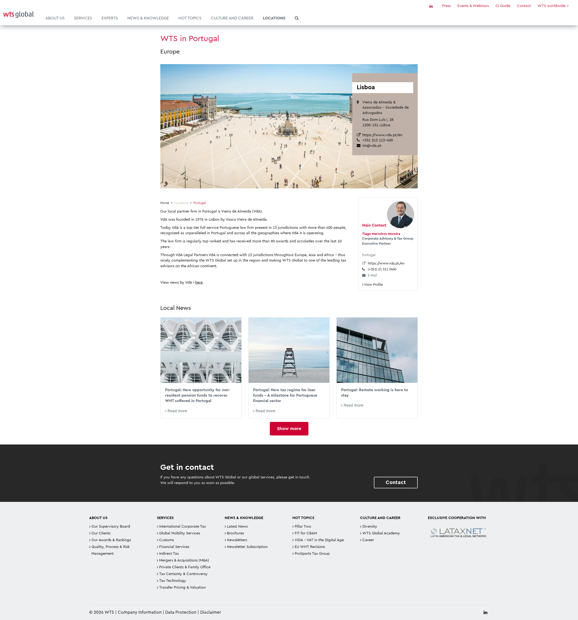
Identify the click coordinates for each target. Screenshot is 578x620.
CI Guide (503, 6)
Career (368, 540)
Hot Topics (189, 18)
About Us (55, 18)
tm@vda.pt (371, 145)
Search (296, 18)
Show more (289, 428)
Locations (274, 18)
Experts (110, 18)
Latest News (237, 526)
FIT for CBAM (306, 533)
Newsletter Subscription (247, 547)
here (199, 282)
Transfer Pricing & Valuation (182, 587)
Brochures (235, 533)
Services (83, 18)
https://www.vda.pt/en (382, 135)
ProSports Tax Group (312, 553)
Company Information (140, 612)
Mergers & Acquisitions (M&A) (184, 560)
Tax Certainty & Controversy (183, 574)
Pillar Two (303, 526)
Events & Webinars (473, 6)
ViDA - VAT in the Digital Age (319, 540)
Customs (166, 540)
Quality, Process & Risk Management (110, 550)
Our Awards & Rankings (111, 540)
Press (446, 6)
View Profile (373, 284)
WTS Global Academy (381, 533)
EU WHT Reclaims (310, 547)
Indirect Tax (169, 553)
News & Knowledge (148, 18)
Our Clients (100, 533)
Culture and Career (232, 18)
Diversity (369, 526)
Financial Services (174, 547)
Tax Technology (172, 581)
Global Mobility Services (179, 533)
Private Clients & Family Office (184, 567)
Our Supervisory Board (110, 526)
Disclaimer (210, 612)
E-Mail (372, 275)
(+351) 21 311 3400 (382, 269)
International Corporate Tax (182, 526)
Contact (524, 6)
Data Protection (180, 612)
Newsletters (237, 540)
